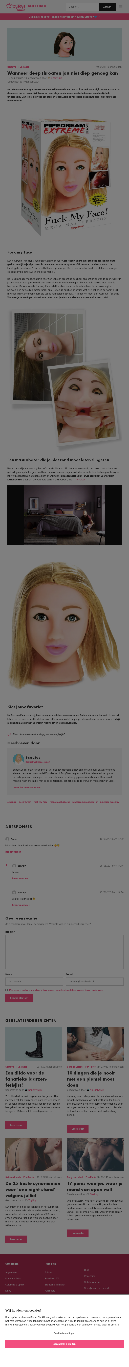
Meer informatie (110, 1324)
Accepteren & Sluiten (64, 1343)
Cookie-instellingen (64, 1333)
